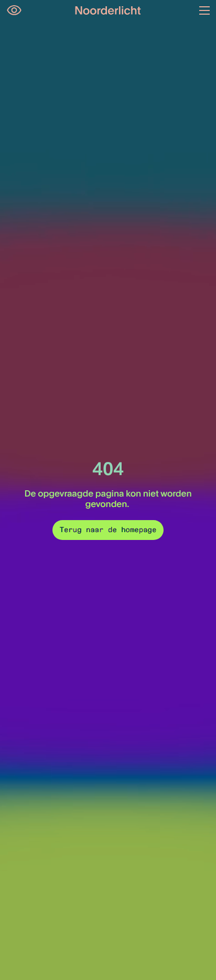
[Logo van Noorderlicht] (108, 10)
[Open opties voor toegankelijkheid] (14, 10)
